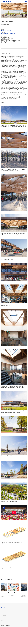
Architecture (3, 30)
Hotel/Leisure (4, 33)
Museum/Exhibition (11, 33)
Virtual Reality (6, 24)
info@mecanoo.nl (4, 610)
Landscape (9, 30)
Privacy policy (8, 625)
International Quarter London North (13, 593)
